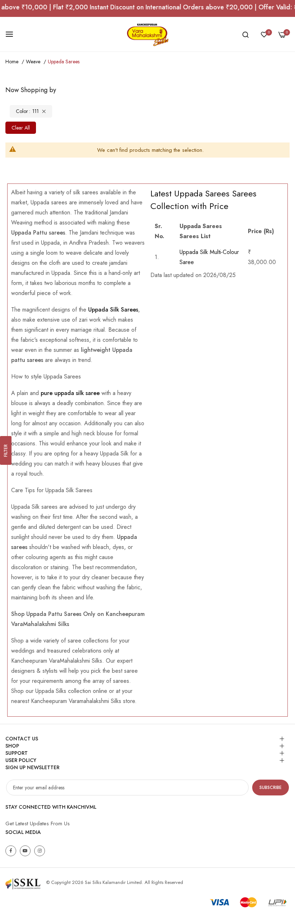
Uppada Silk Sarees (112, 309)
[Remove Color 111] (44, 111)
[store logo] (147, 34)
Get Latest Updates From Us (37, 823)
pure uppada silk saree (69, 393)
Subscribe (270, 787)
